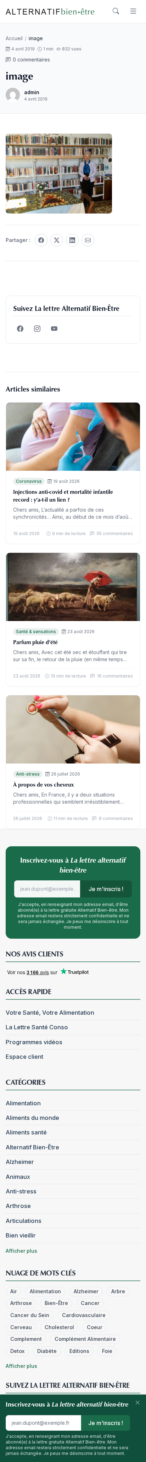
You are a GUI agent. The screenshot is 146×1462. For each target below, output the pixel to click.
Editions (79, 1351)
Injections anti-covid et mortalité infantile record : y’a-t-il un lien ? (63, 495)
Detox (17, 1351)
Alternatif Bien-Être (32, 1147)
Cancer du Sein (29, 1315)
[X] (56, 240)
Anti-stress (28, 774)
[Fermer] (137, 1403)
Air (13, 1291)
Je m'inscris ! (106, 888)
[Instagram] (37, 329)
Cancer (90, 1303)
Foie (107, 1351)
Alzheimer (20, 1161)
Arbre (118, 1291)
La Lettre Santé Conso (37, 1027)
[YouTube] (54, 329)
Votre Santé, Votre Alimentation (50, 1012)
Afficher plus (21, 1251)
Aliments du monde (32, 1117)
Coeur (94, 1327)
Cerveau (21, 1327)
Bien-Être (56, 1303)
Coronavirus (29, 481)
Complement (26, 1339)
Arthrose (18, 1205)
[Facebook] (41, 240)
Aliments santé (26, 1132)
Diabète (47, 1351)
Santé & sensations (36, 631)
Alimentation (23, 1103)
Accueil (14, 38)
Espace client (24, 1056)
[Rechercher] (116, 11)
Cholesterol (59, 1327)
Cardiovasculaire (84, 1315)
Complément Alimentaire (85, 1339)
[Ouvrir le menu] (133, 11)
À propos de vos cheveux (43, 784)
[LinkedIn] (72, 240)
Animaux (18, 1176)
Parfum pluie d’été (35, 642)
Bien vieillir (21, 1235)
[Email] (88, 240)
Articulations (23, 1220)
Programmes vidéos (34, 1042)
